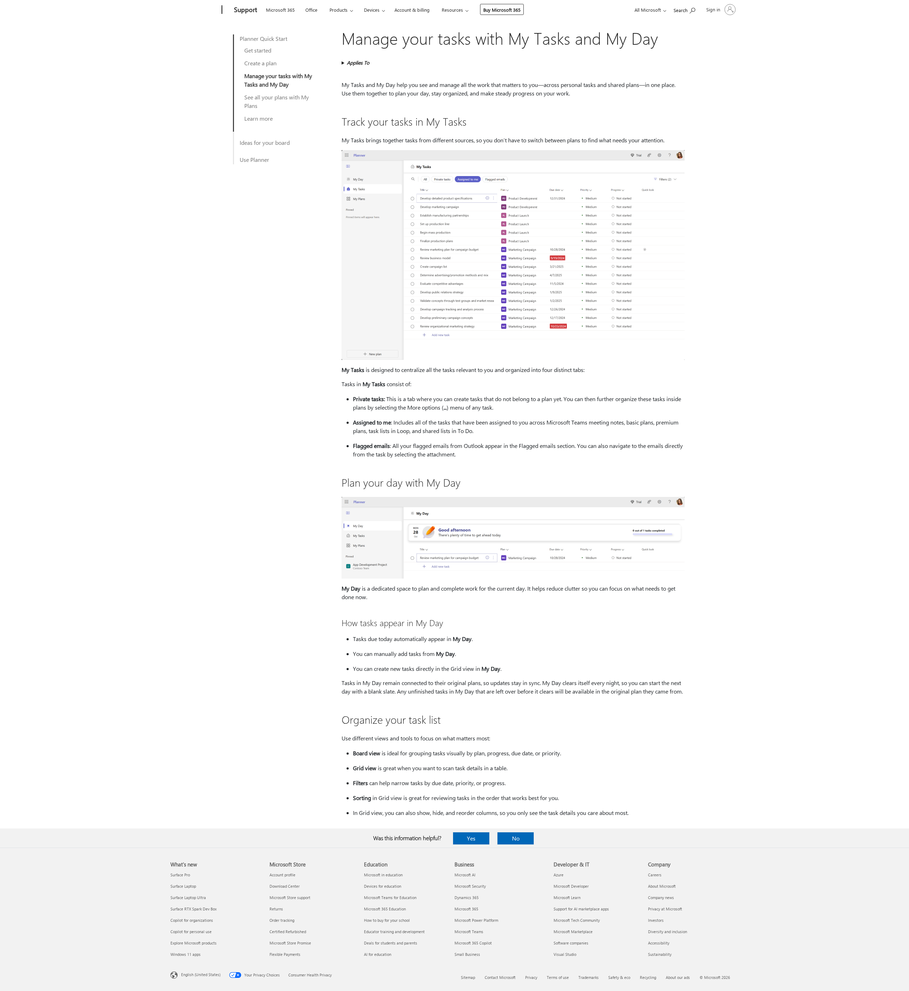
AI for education (377, 954)
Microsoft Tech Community (577, 920)
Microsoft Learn (567, 897)
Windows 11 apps (185, 954)
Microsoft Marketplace (573, 931)
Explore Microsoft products (193, 943)
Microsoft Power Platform (476, 920)
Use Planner (254, 159)
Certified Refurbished (288, 931)
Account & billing (412, 10)
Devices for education (382, 886)
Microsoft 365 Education (385, 908)
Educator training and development (394, 931)
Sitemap (468, 977)
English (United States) (201, 974)
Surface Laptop (183, 886)
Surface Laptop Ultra (188, 897)
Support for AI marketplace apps (581, 908)
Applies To (358, 62)
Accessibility (658, 943)
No (515, 838)
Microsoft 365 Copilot (473, 943)
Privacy (531, 977)
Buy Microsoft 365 (502, 10)
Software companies (571, 943)
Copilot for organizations (191, 920)
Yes (471, 838)
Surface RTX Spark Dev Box (193, 908)
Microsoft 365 (280, 10)
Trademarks (588, 977)
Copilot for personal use (191, 931)
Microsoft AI (464, 874)
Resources (452, 10)
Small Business (467, 954)
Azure (559, 874)
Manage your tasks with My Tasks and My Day (278, 80)
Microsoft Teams (468, 931)
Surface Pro (180, 874)
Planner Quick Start (263, 38)
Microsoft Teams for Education (390, 897)
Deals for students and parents (390, 943)
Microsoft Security (470, 886)
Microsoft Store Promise (290, 943)
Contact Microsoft (500, 977)
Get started (257, 50)
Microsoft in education (383, 874)
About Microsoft (662, 886)
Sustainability (659, 954)
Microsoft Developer (571, 886)
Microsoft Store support (290, 897)
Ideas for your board (265, 142)
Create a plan (260, 63)
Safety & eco (619, 977)
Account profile (282, 874)
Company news (661, 897)
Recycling (648, 977)
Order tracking (282, 920)
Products (339, 10)
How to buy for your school (387, 920)
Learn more (258, 118)
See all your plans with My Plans (276, 101)
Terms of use (558, 977)
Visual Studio (565, 954)
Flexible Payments (285, 954)
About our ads (678, 977)
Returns (276, 908)
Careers (655, 874)
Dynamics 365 (466, 897)
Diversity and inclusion (667, 931)
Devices (372, 10)
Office (311, 10)
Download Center (285, 886)
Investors (656, 920)
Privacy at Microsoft (665, 908)
